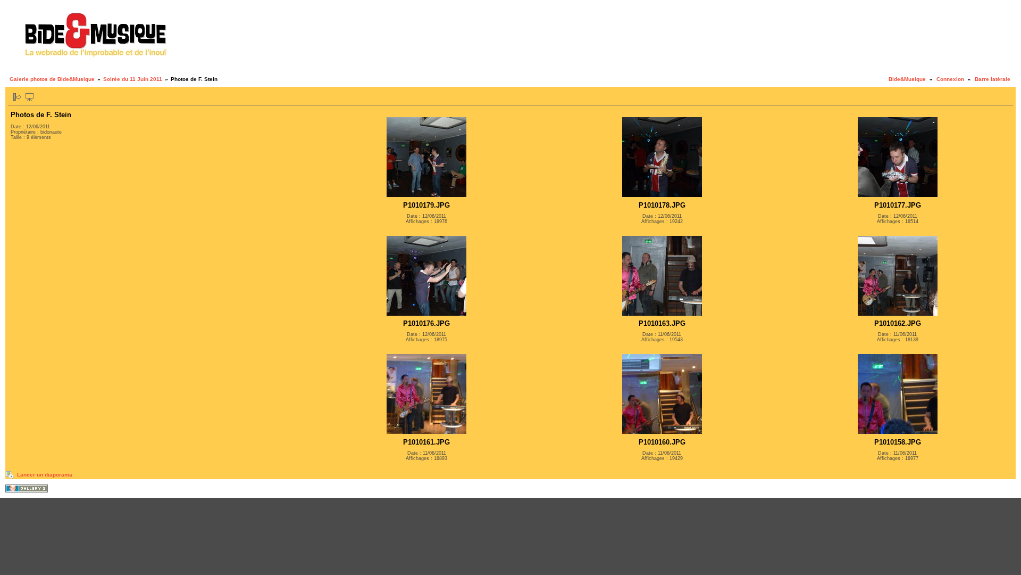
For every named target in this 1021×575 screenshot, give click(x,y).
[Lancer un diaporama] (30, 97)
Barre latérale (992, 79)
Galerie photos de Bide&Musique (52, 79)
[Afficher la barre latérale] (17, 97)
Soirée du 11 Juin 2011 (132, 79)
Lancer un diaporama (44, 475)
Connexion (950, 79)
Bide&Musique (907, 79)
